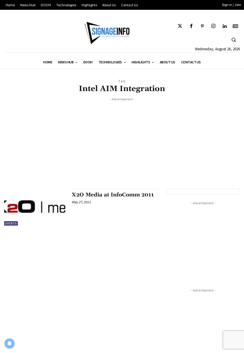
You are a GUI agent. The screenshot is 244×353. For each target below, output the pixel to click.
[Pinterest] (202, 26)
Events (11, 223)
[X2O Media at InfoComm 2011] (35, 207)
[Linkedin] (224, 26)
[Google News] (236, 26)
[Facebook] (191, 26)
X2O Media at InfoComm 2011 (113, 194)
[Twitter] (180, 26)
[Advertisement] (122, 144)
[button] (233, 39)
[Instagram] (213, 26)
